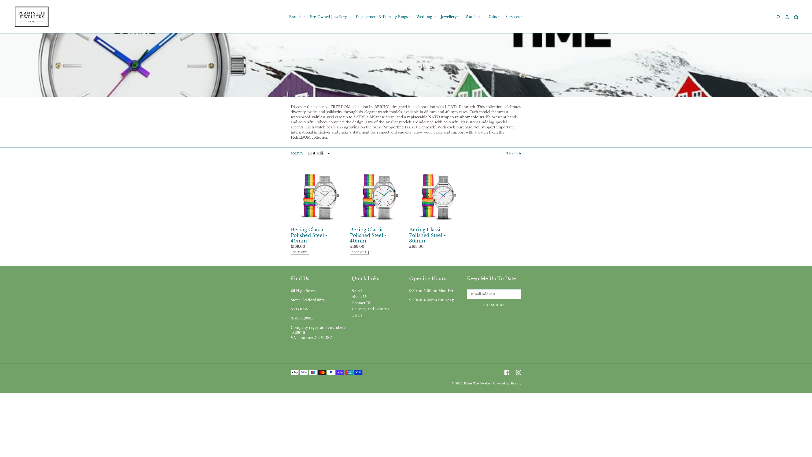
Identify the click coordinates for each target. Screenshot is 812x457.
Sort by (297, 153)
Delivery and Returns (370, 309)
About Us (359, 297)
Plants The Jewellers (478, 383)
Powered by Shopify (507, 383)
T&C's (357, 315)
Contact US (361, 303)
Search (357, 291)
